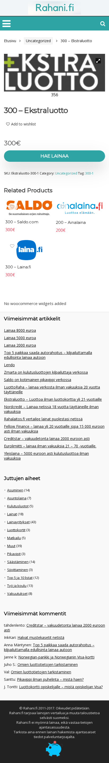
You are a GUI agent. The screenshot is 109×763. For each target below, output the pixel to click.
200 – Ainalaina (71, 222)
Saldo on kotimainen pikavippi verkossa (37, 379)
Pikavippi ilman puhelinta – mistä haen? (50, 679)
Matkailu (14, 537)
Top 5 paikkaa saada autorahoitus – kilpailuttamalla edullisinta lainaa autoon (48, 355)
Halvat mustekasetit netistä (40, 637)
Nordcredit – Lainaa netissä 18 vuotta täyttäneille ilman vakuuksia (51, 409)
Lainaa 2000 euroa (20, 345)
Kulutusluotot (18, 506)
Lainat (12, 514)
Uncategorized (38, 40)
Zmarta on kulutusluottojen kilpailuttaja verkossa (46, 372)
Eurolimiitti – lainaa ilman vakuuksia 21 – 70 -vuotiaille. (50, 445)
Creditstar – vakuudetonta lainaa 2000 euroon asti (47, 438)
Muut (11, 545)
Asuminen (15, 490)
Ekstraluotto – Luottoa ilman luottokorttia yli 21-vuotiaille (53, 399)
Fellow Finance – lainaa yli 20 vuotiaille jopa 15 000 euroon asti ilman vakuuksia (54, 429)
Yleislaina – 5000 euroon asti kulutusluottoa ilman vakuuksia (46, 456)
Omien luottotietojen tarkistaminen (47, 664)
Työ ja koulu (16, 585)
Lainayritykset (18, 522)
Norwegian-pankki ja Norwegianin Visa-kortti (56, 657)
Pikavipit (14, 553)
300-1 (89, 173)
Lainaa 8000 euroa (20, 330)
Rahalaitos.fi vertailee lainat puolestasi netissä (43, 418)
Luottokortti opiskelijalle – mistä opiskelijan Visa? (61, 686)
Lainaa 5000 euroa (20, 337)
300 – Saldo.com (21, 221)
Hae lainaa (54, 156)
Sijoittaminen (17, 569)
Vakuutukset (17, 593)
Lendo (9, 364)
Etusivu (10, 40)
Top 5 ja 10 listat (20, 577)
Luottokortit (16, 529)
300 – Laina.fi (18, 266)
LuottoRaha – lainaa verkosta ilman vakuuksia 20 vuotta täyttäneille (52, 389)
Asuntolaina (16, 498)
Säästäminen (18, 561)
